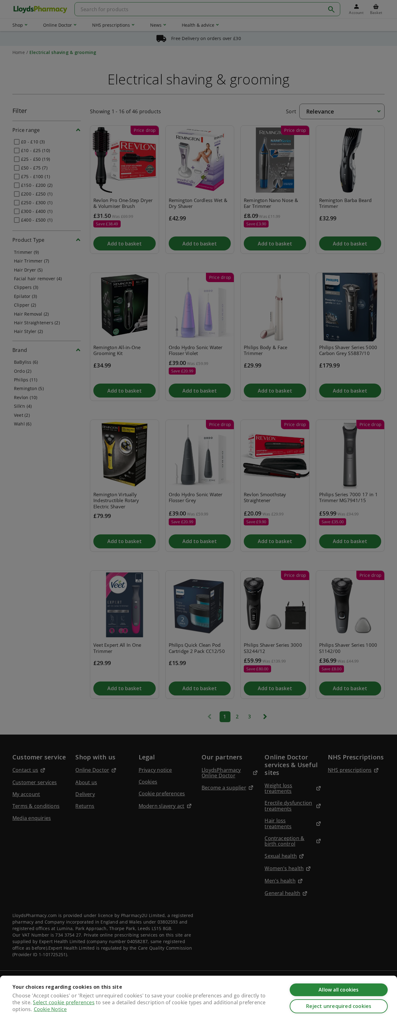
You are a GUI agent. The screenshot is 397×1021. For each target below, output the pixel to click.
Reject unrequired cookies (339, 1006)
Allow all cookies (339, 989)
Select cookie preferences (63, 1002)
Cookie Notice (50, 1009)
